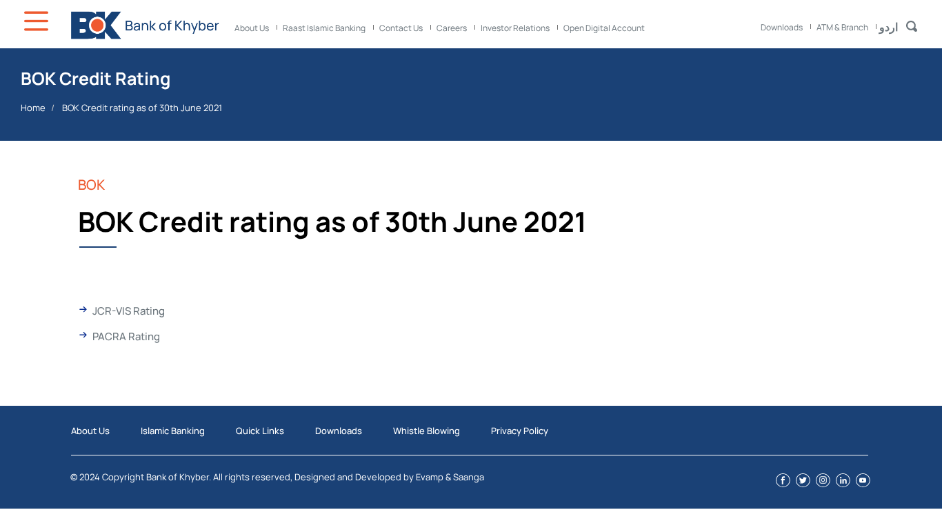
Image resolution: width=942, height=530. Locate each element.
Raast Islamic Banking (324, 28)
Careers (452, 28)
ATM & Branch (842, 27)
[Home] (145, 25)
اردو (888, 27)
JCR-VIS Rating (128, 311)
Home (33, 107)
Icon (38, 21)
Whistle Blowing (426, 430)
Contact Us (401, 28)
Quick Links (260, 430)
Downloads (782, 27)
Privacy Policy (519, 430)
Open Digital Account (604, 28)
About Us (251, 28)
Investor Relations (515, 28)
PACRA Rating (126, 336)
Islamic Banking (173, 430)
